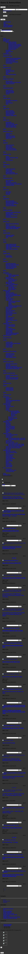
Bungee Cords (9, 81)
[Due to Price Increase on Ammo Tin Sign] (12, 689)
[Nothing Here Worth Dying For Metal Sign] (12, 854)
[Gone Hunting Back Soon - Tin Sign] (11, 725)
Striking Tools (6, 221)
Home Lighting (9, 308)
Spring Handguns (12, 286)
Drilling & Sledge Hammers (12, 228)
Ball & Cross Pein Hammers (12, 223)
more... (4, 65)
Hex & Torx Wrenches (11, 265)
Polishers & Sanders (10, 137)
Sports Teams (9, 466)
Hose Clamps (9, 146)
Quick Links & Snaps (10, 148)
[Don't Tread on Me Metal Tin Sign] (10, 674)
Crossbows (11, 419)
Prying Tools (6, 189)
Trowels (7, 93)
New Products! (6, 39)
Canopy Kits (8, 437)
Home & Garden (7, 290)
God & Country (9, 455)
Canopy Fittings (9, 435)
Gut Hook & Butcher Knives (12, 377)
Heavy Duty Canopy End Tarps (13, 447)
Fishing (7, 408)
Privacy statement (7, 912)
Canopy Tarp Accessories (12, 434)
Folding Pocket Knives (8, 361)
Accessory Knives (7, 337)
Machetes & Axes (7, 383)
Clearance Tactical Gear (13, 46)
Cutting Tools (6, 108)
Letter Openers (9, 355)
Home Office (8, 309)
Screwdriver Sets (10, 204)
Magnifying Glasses (10, 310)
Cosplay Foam (9, 342)
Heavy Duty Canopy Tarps (12, 442)
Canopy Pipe (9, 440)
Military (7, 461)
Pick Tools (8, 192)
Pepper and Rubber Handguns (13, 400)
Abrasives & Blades (7, 56)
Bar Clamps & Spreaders (11, 100)
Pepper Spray (9, 401)
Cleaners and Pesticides (11, 294)
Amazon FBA (6, 915)
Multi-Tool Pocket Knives (11, 366)
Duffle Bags (8, 425)
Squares (8, 158)
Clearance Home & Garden (14, 44)
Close (2, 952)
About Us (5, 24)
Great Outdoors (9, 457)
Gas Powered (9, 282)
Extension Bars (9, 213)
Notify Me (14, 557)
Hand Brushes (9, 62)
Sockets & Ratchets (7, 210)
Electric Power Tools (8, 131)
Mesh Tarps (8, 448)
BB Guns (13, 414)
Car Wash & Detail (10, 70)
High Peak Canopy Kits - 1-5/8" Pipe (16, 439)
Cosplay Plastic (9, 344)
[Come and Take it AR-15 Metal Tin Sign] (12, 575)
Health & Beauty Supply (11, 307)
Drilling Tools (6, 119)
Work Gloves (9, 322)
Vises (7, 103)
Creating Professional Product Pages (11, 916)
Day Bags (8, 423)
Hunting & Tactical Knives (9, 373)
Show (3, 484)
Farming (8, 453)
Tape (7, 321)
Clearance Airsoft (12, 43)
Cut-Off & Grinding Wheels (12, 59)
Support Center (7, 21)
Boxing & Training (10, 406)
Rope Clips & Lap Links (11, 149)
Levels (7, 156)
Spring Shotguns (12, 289)
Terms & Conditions (8, 25)
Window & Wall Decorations (12, 333)
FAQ (4, 23)
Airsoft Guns (6, 272)
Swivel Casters (9, 236)
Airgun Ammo (14, 413)
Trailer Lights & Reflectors (12, 248)
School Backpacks (10, 317)
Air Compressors (9, 180)
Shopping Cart (6, 901)
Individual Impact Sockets (12, 214)
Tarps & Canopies (7, 433)
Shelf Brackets (9, 318)
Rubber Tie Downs (10, 83)
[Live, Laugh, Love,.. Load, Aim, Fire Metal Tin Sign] (14, 808)
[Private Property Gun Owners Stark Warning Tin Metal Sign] (14, 872)
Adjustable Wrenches (11, 263)
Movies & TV (9, 464)
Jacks (7, 73)
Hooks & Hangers (10, 144)
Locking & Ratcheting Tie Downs (13, 82)
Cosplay (5, 339)
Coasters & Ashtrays (10, 324)
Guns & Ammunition (10, 458)
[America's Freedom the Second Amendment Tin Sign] (14, 544)
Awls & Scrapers (9, 110)
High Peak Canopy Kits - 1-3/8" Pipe (16, 438)
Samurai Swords (9, 390)
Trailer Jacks (9, 247)
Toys (4, 467)
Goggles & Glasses (10, 426)
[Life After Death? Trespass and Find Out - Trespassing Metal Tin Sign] (14, 791)
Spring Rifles (11, 288)
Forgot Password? (7, 10)
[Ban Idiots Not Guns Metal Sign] (10, 560)
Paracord (8, 431)
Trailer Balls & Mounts (11, 245)
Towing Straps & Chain (11, 244)
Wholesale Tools (7, 53)
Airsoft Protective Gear (13, 275)
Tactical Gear (6, 421)
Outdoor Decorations (10, 329)
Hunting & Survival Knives (12, 378)
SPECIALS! (6, 40)
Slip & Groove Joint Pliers (12, 173)
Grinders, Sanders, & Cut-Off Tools (14, 183)
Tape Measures (9, 159)
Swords (5, 385)
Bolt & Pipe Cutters (10, 111)
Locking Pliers (9, 171)
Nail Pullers (8, 191)
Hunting (7, 409)
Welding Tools (6, 253)
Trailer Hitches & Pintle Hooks (13, 246)
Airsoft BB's (8, 277)
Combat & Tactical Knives (12, 375)
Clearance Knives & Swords (14, 45)
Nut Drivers (8, 215)
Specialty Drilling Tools (11, 126)
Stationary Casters (10, 235)
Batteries (8, 291)
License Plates (9, 460)
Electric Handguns (12, 279)
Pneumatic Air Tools (7, 178)
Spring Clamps (9, 102)
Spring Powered (9, 285)
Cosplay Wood (9, 346)
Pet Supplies (9, 468)
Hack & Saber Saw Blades (12, 61)
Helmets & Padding (10, 428)
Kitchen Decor (9, 328)
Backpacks (8, 422)
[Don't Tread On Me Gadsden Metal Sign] (12, 642)
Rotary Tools (9, 138)
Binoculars (8, 405)
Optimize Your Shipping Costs (10, 918)
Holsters (8, 429)
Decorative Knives (10, 353)
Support (3, 19)
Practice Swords (9, 388)
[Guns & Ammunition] (6, 29)
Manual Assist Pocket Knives (12, 368)
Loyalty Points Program (8, 913)
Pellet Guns (13, 415)
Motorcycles (8, 463)
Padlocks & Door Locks (11, 312)
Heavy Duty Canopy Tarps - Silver (16, 444)
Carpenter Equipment (8, 87)
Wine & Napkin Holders (11, 334)
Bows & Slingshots (12, 418)
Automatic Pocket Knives (11, 363)
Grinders (8, 134)
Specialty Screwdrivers (11, 205)
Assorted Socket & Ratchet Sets (13, 212)
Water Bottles (9, 420)
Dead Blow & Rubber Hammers (13, 227)
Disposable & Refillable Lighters (13, 295)
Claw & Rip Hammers (11, 226)
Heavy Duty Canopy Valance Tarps (14, 446)
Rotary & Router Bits (10, 125)
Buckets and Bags (10, 292)
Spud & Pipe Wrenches (11, 267)
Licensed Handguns (13, 284)
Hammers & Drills (10, 185)
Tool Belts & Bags (10, 92)
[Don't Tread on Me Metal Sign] (9, 659)
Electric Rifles (11, 281)
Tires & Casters (6, 232)
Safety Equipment (10, 91)
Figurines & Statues (10, 325)
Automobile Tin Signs (11, 451)
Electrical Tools (9, 296)
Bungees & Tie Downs (8, 78)
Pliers (4, 166)
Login (5, 12)
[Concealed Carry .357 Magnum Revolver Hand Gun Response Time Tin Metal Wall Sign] (14, 591)
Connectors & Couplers (11, 182)
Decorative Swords (10, 354)
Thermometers (9, 330)
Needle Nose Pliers (10, 172)
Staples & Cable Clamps (11, 320)
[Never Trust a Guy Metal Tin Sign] (10, 825)
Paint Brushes (9, 314)
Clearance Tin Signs (13, 47)
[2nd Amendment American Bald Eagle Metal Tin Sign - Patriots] (14, 511)
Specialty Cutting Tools (11, 115)
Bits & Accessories (10, 200)
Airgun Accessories (15, 412)
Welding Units (9, 256)
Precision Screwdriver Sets (12, 203)
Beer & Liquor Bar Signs (11, 452)
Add (20, 508)
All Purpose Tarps (10, 441)
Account (3, 7)
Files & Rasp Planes (10, 60)
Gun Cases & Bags (10, 427)
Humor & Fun (9, 459)
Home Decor (6, 323)
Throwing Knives (7, 394)
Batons (7, 399)
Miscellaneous (6, 164)
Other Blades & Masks (11, 357)
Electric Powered (10, 278)
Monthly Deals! (9, 51)
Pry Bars (8, 194)
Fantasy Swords (9, 387)
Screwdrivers (6, 198)
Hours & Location (7, 924)
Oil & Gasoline (9, 465)
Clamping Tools (6, 98)
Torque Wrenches (10, 268)
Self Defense (6, 396)
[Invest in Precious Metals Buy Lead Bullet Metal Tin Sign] (14, 773)
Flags (7, 327)
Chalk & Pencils (9, 90)
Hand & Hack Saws (10, 113)
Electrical (8, 72)
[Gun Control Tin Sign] (7, 740)
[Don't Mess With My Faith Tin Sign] (10, 628)
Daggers (8, 376)
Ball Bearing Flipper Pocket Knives (14, 367)
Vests (7, 432)
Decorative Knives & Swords (9, 351)
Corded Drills (9, 133)
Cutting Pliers (9, 170)
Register (5, 15)
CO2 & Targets (11, 276)
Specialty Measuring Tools (12, 157)
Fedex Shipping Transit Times (10, 914)
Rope (7, 316)
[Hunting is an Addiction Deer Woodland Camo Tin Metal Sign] (14, 756)
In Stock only (7, 482)
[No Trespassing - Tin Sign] (8, 839)
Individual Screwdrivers (11, 202)
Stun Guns (8, 402)
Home (4, 38)
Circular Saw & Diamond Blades (13, 58)
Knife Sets (8, 364)
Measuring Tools (7, 154)
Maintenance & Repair (11, 74)
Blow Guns (8, 181)
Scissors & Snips (10, 114)
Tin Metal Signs (6, 450)
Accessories (8, 69)
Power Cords (9, 315)
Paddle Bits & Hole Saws (11, 124)
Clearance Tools (12, 49)
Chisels (7, 224)
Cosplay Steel (9, 345)
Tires (7, 237)
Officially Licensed (10, 283)
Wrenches (5, 261)
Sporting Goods (6, 403)
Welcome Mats (9, 331)
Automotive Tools (7, 67)
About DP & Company (8, 908)
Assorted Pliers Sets (10, 168)
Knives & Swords (7, 335)
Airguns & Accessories (13, 410)
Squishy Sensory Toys (11, 470)
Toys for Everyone (10, 471)
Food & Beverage (10, 454)
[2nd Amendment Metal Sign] (9, 528)
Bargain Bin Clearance (11, 41)
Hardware (5, 142)
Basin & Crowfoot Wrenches (12, 264)
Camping (8, 407)
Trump (7, 52)
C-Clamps (8, 101)
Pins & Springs (9, 147)
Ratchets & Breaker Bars (11, 217)
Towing (4, 241)
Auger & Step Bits (10, 123)
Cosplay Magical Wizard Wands (13, 343)
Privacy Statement (7, 26)
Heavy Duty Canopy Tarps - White (16, 445)
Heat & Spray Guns (10, 135)
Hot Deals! (8, 50)
